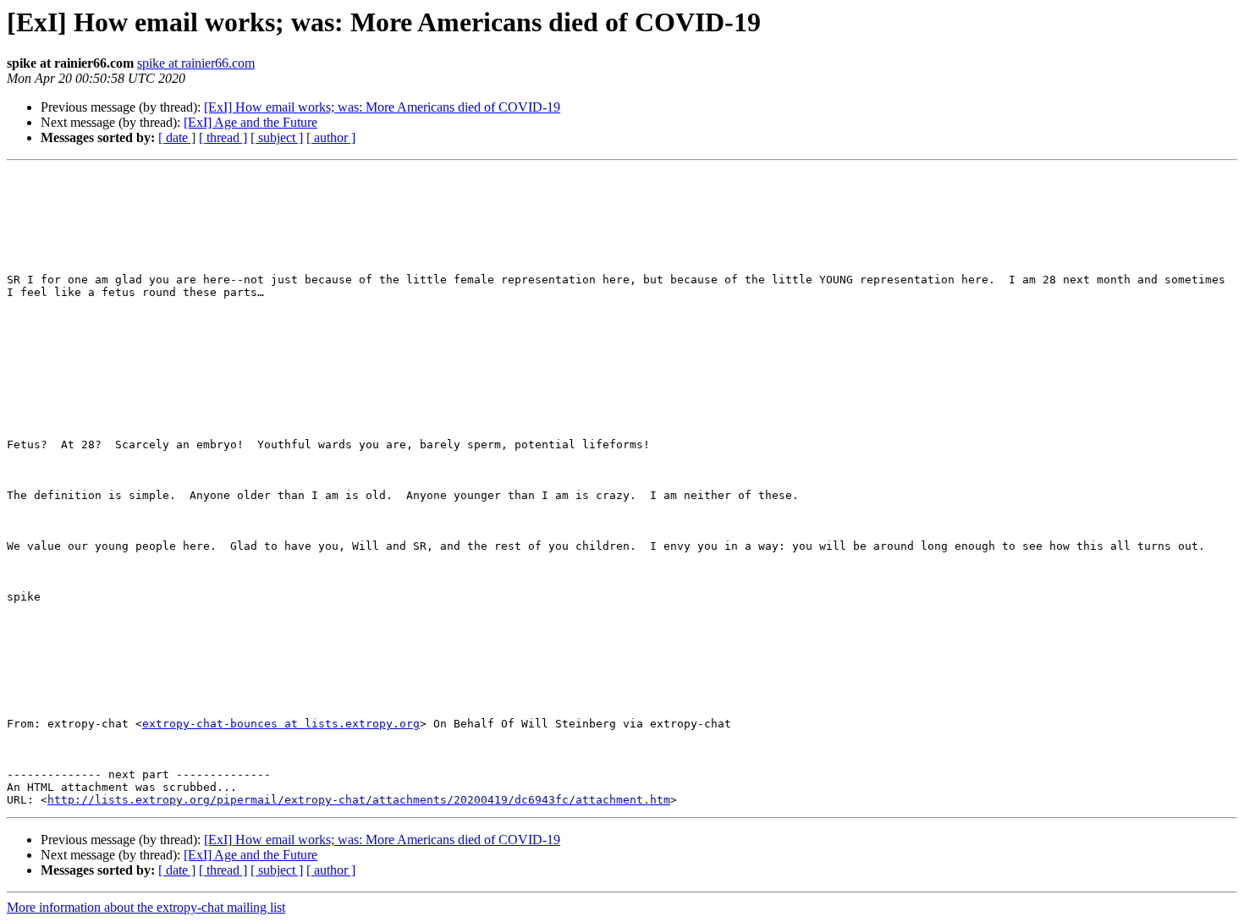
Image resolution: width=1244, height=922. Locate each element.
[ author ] (330, 137)
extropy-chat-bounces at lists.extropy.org (281, 723)
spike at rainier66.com (196, 63)
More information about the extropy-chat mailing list (146, 907)
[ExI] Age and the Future (250, 122)
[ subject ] (276, 137)
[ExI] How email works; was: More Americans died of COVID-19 (382, 107)
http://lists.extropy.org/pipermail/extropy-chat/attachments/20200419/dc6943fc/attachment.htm (358, 799)
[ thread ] (223, 137)
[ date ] (176, 137)
